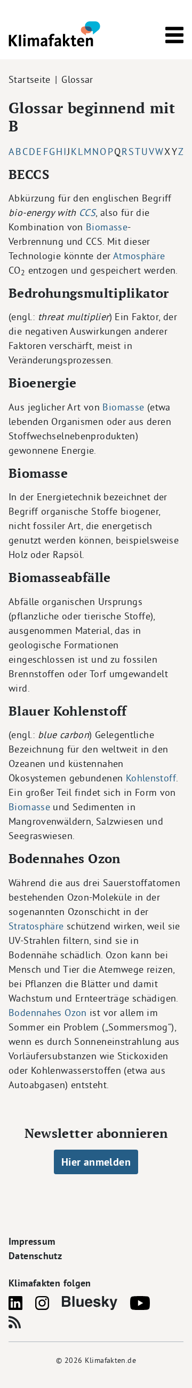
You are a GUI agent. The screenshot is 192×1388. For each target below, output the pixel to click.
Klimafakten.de (110, 1360)
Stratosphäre (36, 926)
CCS (87, 212)
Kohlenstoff (151, 778)
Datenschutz (35, 1256)
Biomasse (106, 227)
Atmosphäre (139, 256)
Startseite (30, 79)
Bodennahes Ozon (48, 1012)
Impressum (32, 1241)
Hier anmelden (96, 1162)
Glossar (77, 79)
